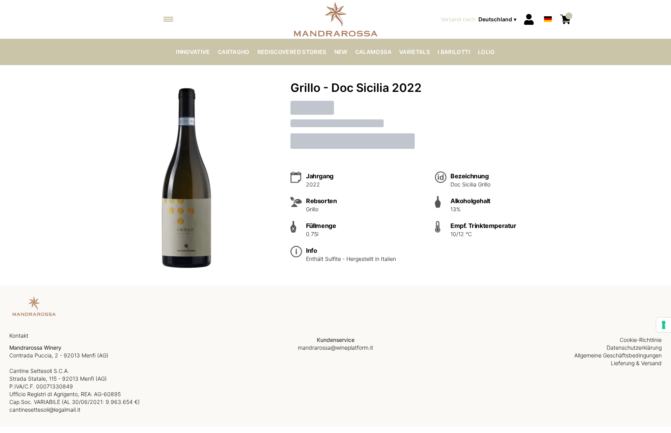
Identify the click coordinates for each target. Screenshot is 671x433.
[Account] (528, 19)
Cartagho (234, 51)
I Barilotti (454, 51)
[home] (335, 19)
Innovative (193, 51)
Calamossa (373, 51)
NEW (341, 51)
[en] (548, 9)
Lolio (486, 51)
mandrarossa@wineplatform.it (335, 347)
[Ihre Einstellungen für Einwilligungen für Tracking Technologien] (663, 324)
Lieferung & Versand (636, 363)
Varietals (414, 51)
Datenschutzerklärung (634, 347)
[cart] (565, 19)
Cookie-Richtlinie (641, 339)
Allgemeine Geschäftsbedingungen (618, 355)
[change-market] (479, 19)
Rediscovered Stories (292, 51)
